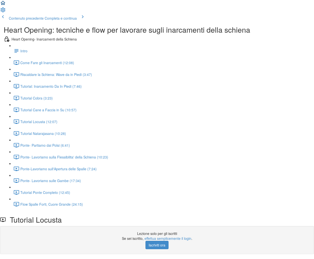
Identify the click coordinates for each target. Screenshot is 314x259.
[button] (3, 4)
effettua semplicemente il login (167, 238)
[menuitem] (3, 11)
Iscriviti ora (157, 245)
